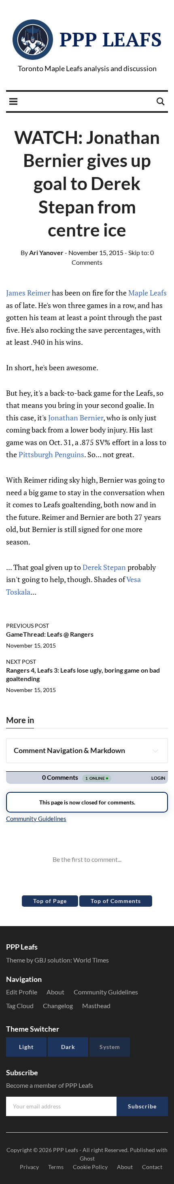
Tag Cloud (20, 1005)
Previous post (27, 625)
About (55, 992)
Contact (152, 1166)
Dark (68, 1046)
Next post (21, 661)
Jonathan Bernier (75, 417)
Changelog (58, 1005)
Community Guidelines (106, 992)
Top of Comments (116, 900)
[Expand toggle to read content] (155, 751)
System (110, 1046)
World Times (91, 960)
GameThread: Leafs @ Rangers (49, 634)
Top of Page (50, 900)
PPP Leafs (110, 39)
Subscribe (142, 1106)
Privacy (29, 1166)
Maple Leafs (147, 293)
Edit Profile (21, 992)
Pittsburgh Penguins (51, 454)
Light (26, 1046)
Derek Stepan (104, 567)
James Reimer (28, 293)
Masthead (96, 1005)
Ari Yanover (42, 252)
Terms (56, 1166)
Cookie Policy (90, 1166)
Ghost (87, 1158)
